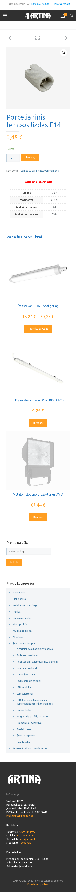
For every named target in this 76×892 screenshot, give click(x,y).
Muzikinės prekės (23, 630)
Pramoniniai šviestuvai (29, 722)
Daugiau (38, 517)
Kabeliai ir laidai (22, 618)
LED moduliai (24, 687)
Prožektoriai (24, 729)
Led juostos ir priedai (29, 680)
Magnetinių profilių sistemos (33, 716)
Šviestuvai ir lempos (47, 170)
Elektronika (19, 598)
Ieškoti (14, 562)
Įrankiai (17, 611)
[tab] (38, 182)
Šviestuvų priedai (26, 735)
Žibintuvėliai (23, 742)
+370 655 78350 (40, 4)
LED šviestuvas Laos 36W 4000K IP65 (38, 400)
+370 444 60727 (28, 831)
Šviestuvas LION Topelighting (38, 306)
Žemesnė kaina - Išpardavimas (30, 748)
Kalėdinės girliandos (28, 668)
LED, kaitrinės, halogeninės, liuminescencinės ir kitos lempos (35, 702)
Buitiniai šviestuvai (27, 655)
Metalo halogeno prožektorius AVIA (38, 494)
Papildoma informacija (38, 181)
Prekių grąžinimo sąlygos (20, 815)
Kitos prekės (20, 624)
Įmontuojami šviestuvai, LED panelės (37, 661)
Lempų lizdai (28, 170)
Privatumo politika (38, 884)
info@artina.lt (62, 4)
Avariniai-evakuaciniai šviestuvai (35, 649)
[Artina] (38, 15)
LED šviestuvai (25, 693)
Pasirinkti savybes (38, 328)
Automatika (19, 592)
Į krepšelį (30, 157)
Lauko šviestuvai (26, 674)
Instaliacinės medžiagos (26, 605)
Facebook (25, 842)
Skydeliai (18, 637)
